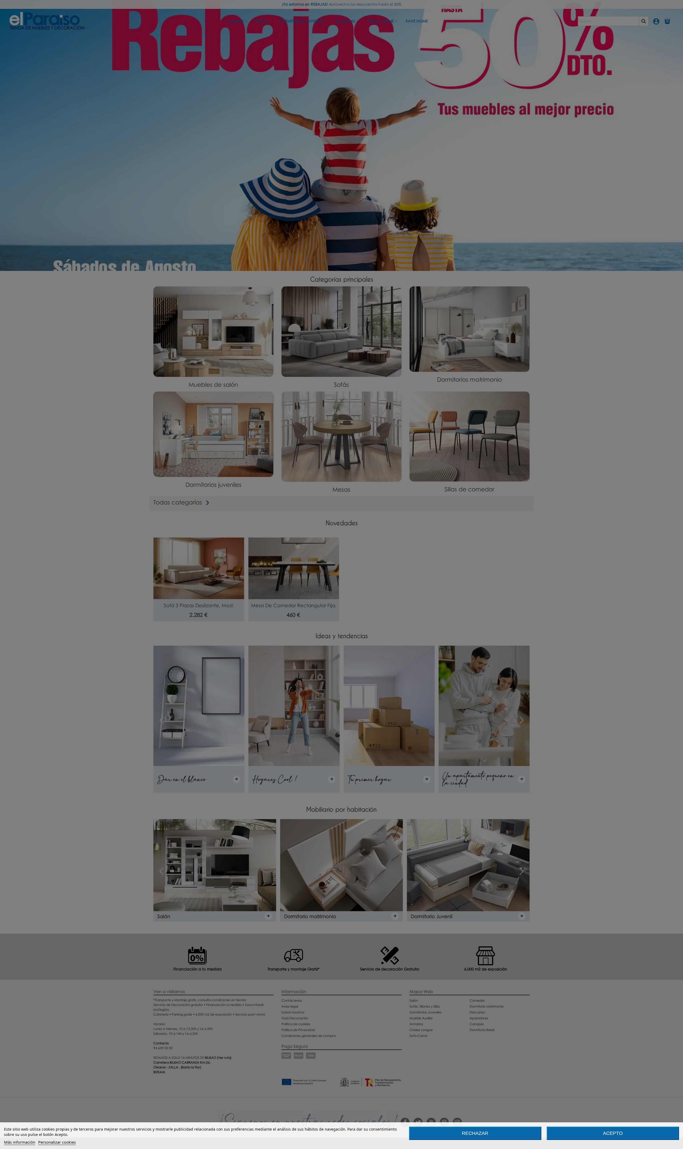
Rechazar (475, 1133)
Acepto (613, 1133)
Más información (19, 1142)
